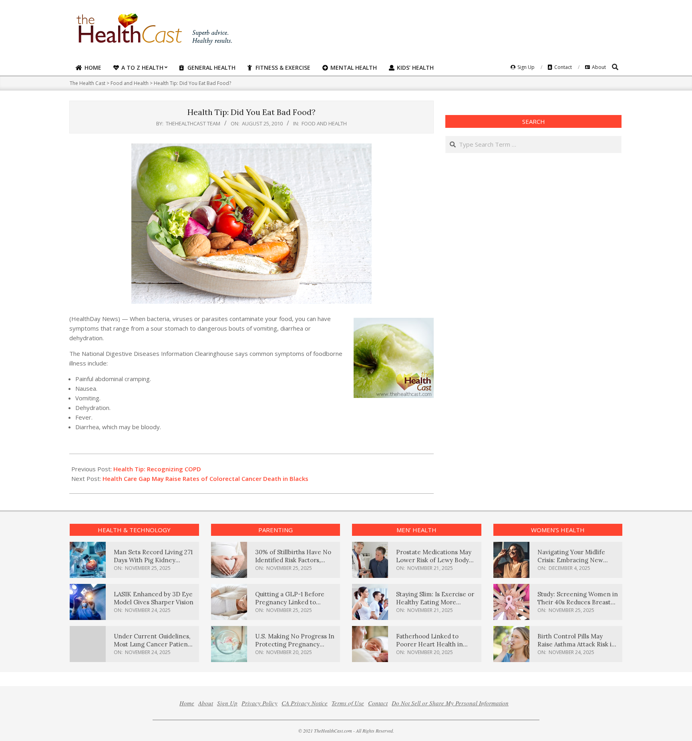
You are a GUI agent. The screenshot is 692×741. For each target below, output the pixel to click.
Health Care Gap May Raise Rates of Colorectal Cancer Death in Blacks (205, 478)
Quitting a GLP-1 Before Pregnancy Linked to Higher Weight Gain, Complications (289, 606)
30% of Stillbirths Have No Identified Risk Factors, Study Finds (293, 560)
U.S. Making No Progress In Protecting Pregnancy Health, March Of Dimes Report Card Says (294, 648)
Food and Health (324, 123)
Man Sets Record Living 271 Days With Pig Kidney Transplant (153, 560)
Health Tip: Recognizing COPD (157, 469)
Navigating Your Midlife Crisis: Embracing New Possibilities (571, 560)
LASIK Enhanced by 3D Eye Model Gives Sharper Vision (153, 598)
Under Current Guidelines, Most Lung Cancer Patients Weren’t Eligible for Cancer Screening (153, 648)
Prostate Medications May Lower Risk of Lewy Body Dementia (433, 560)
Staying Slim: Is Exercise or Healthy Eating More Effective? (435, 602)
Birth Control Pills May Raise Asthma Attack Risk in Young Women (576, 644)
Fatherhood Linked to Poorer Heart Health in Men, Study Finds (429, 644)
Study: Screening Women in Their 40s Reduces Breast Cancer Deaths (577, 602)
